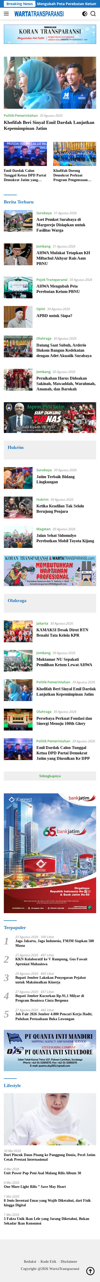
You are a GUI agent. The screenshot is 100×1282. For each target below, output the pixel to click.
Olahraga (44, 338)
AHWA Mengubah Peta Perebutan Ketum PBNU (52, 4)
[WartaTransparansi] (38, 14)
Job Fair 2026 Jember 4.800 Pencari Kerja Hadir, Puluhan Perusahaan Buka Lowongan (54, 1016)
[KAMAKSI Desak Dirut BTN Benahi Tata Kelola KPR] (18, 631)
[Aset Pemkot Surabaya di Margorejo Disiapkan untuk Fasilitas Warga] (18, 223)
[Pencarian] (93, 13)
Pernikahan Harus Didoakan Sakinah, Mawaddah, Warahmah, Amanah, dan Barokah (66, 383)
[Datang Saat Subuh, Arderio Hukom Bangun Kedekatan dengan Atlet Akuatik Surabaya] (18, 348)
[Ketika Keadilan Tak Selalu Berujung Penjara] (18, 507)
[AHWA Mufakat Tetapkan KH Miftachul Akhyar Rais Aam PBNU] (18, 256)
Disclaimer (69, 1262)
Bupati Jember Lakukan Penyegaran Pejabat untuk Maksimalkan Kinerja (50, 980)
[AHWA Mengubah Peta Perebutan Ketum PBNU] (18, 288)
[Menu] (7, 13)
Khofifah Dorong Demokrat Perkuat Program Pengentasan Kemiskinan (70, 176)
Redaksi (30, 1262)
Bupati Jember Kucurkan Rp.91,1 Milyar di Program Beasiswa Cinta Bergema (49, 998)
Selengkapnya (50, 776)
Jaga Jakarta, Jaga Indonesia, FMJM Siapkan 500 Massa (54, 943)
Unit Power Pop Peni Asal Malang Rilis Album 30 (42, 1173)
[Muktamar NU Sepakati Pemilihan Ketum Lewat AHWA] (18, 661)
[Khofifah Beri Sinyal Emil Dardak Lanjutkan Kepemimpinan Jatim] (50, 83)
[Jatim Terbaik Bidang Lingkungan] (18, 478)
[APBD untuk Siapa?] (18, 317)
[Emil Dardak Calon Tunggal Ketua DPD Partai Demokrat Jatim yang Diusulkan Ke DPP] (25, 154)
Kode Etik (48, 1262)
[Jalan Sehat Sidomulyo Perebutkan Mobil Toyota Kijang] (18, 537)
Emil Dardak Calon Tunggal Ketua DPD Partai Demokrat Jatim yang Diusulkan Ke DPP (25, 176)
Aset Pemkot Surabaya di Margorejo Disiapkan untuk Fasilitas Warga (60, 224)
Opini (40, 309)
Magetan (43, 529)
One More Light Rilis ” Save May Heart (35, 1187)
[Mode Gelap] (85, 13)
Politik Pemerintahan (21, 115)
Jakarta (42, 623)
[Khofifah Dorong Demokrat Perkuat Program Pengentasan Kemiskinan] (74, 154)
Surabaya (44, 213)
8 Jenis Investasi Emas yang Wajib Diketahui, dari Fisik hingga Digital (47, 1203)
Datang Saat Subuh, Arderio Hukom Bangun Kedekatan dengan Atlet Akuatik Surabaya (64, 350)
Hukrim (42, 499)
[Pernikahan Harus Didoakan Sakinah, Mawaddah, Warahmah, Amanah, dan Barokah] (18, 382)
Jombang (43, 246)
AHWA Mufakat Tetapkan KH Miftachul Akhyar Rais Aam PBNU (63, 258)
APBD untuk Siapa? (54, 315)
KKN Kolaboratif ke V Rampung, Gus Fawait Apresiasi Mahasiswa (51, 961)
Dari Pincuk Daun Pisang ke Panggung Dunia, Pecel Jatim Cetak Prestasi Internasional (49, 1157)
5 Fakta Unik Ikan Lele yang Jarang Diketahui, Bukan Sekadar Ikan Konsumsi (46, 1221)
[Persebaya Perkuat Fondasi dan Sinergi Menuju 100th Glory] (18, 720)
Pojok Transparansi (51, 279)
